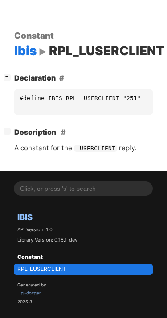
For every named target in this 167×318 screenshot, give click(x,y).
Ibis (25, 217)
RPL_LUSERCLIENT (41, 269)
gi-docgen (31, 292)
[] (9, 76)
